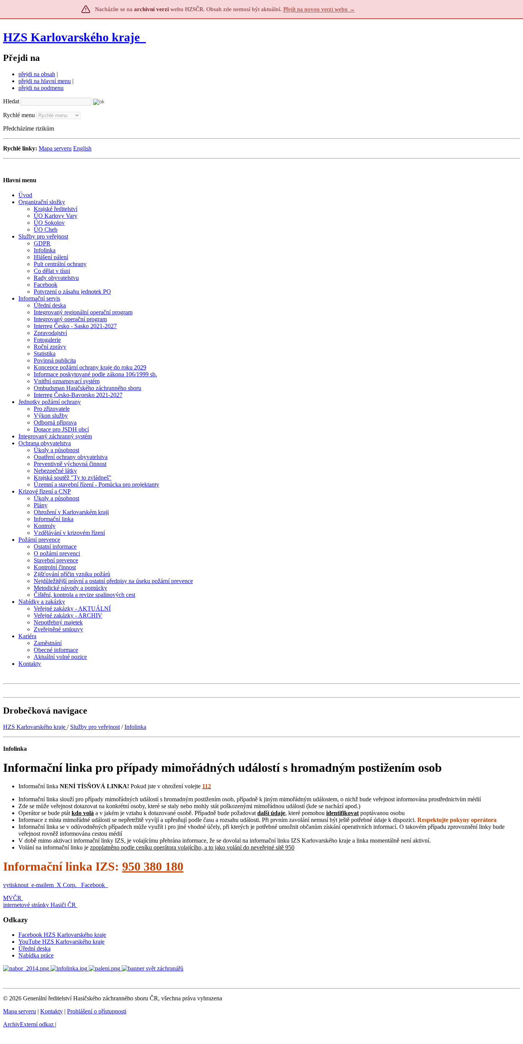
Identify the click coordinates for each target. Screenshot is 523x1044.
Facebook (93, 885)
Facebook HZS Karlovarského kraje (62, 934)
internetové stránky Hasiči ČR (39, 905)
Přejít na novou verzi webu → (319, 9)
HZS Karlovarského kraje (73, 37)
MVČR (12, 898)
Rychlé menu (19, 115)
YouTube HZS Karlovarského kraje (61, 941)
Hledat (11, 101)
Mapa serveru (55, 148)
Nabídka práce (36, 955)
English (82, 148)
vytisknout (15, 885)
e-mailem (42, 885)
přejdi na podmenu (41, 88)
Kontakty (51, 1011)
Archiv (28, 1024)
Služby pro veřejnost (95, 727)
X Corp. (67, 885)
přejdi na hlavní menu (44, 81)
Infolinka (135, 727)
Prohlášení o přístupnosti (96, 1011)
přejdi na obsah (36, 74)
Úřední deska (34, 948)
